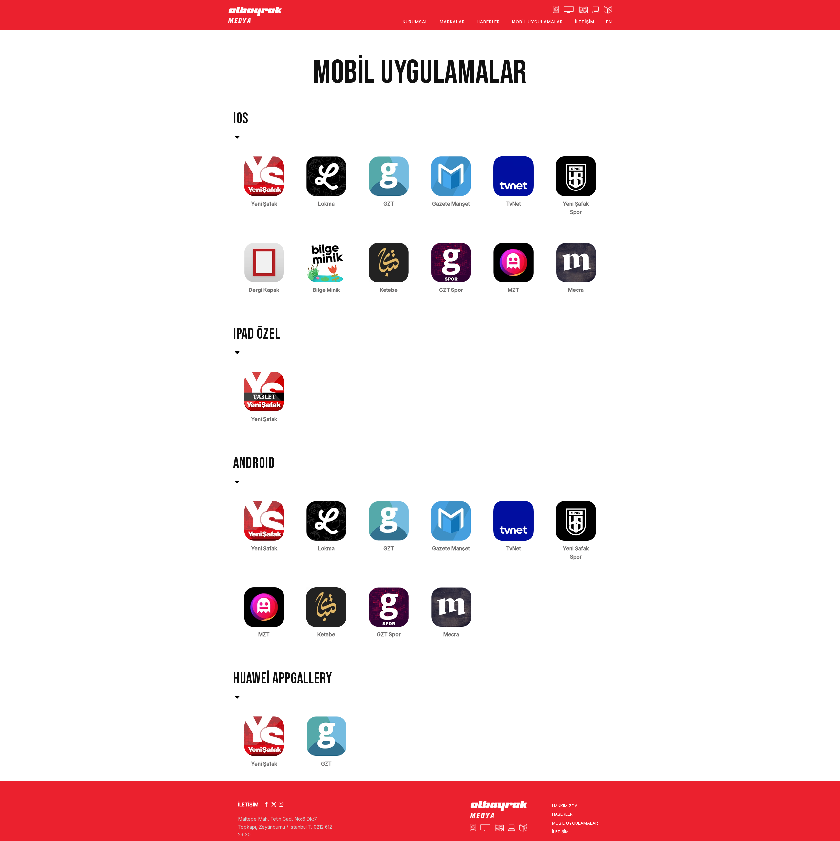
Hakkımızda (565, 805)
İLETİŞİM (248, 804)
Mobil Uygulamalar (575, 823)
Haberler (562, 814)
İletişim (560, 831)
